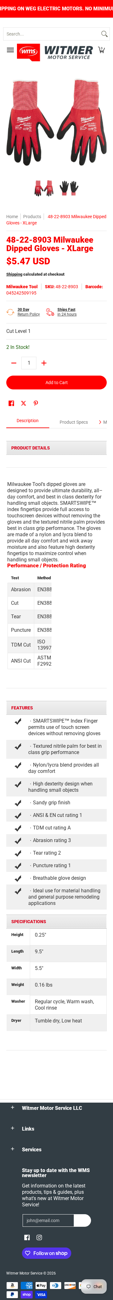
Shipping (14, 274)
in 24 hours (67, 312)
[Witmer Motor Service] (55, 52)
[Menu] (10, 50)
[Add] (43, 363)
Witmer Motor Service (24, 1273)
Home (12, 216)
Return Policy (29, 312)
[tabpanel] (56, 745)
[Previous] (11, 122)
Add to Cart (57, 382)
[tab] (27, 422)
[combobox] (51, 34)
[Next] (102, 122)
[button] (101, 50)
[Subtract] (13, 363)
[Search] (105, 34)
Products (32, 216)
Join (82, 1220)
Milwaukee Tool (22, 286)
